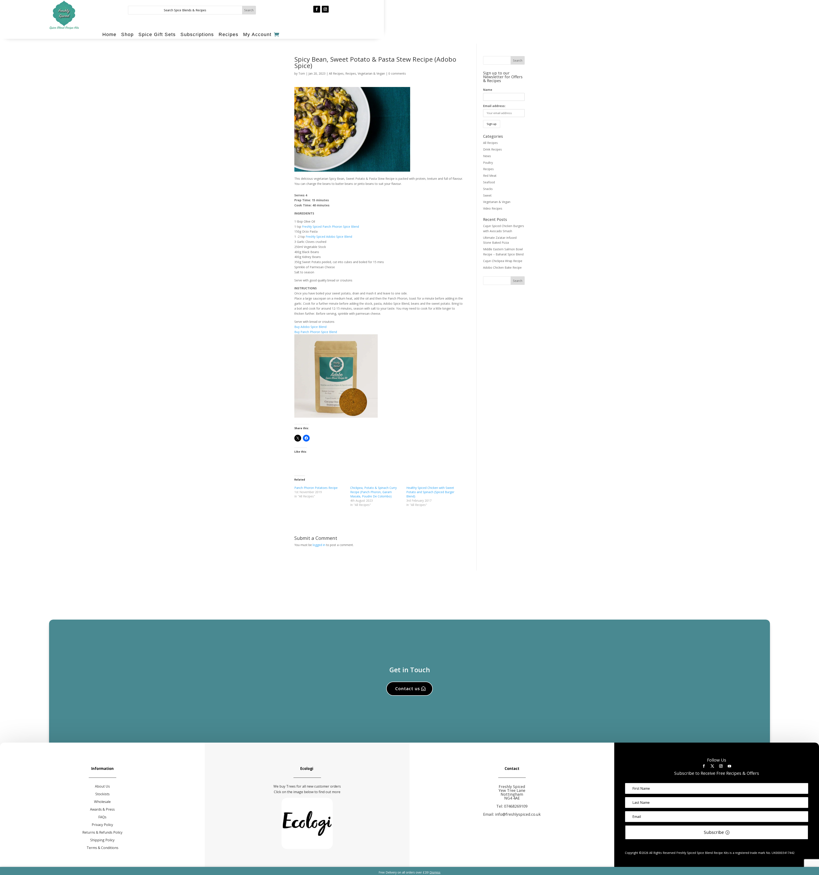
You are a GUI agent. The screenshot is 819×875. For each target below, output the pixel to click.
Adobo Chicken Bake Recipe (502, 267)
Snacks (488, 189)
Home (109, 34)
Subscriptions (197, 34)
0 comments (397, 73)
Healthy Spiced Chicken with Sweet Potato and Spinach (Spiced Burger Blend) (430, 492)
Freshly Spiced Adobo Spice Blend (329, 237)
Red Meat (490, 176)
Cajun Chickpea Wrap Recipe (502, 261)
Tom (301, 73)
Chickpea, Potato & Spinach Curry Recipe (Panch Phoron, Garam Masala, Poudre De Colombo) (373, 492)
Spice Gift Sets (157, 34)
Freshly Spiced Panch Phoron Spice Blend (330, 227)
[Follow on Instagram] (325, 9)
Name (487, 90)
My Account (257, 34)
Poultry (488, 163)
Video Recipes (492, 208)
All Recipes (336, 73)
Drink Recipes (492, 149)
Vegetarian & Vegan (371, 73)
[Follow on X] (712, 766)
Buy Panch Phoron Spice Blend (315, 332)
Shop (127, 34)
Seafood (489, 182)
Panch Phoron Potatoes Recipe (316, 488)
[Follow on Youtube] (729, 766)
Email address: (494, 106)
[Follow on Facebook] (316, 9)
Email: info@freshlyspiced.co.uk (512, 814)
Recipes (228, 34)
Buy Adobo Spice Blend (310, 327)
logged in (319, 545)
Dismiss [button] (435, 872)
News (487, 156)
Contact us (407, 688)
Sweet (487, 195)
